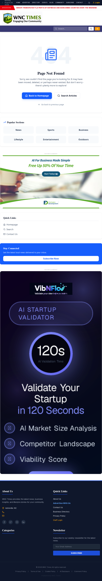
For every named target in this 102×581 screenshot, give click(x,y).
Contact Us (12, 234)
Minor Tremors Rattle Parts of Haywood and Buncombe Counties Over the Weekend (56, 8)
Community (59, 2)
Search (10, 229)
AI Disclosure (65, 571)
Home (18, 2)
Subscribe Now (51, 258)
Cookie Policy (50, 571)
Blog (51, 2)
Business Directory (61, 511)
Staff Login (57, 520)
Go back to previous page (52, 104)
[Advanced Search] (97, 28)
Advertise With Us (62, 503)
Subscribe (70, 2)
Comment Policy (80, 571)
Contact (79, 2)
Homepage (12, 224)
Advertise (26, 2)
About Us (57, 499)
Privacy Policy (59, 516)
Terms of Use (36, 571)
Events (44, 2)
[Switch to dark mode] (89, 2)
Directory (36, 2)
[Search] (91, 29)
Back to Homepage (39, 95)
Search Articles (69, 95)
